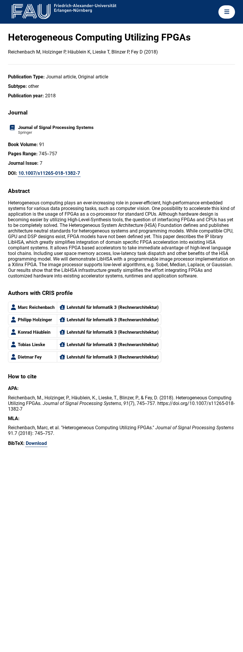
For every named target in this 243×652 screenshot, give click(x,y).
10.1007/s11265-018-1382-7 (49, 173)
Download (36, 443)
